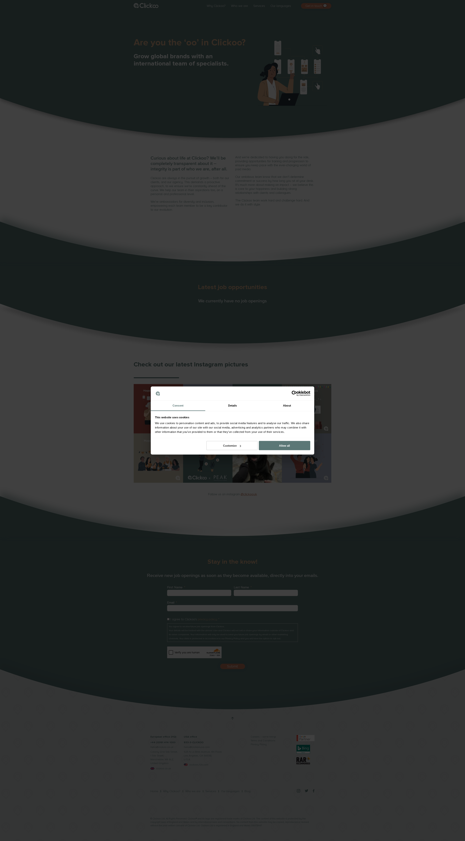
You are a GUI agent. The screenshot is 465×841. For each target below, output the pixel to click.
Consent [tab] (178, 405)
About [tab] (287, 405)
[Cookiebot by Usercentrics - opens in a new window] (294, 393)
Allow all (284, 445)
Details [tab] (232, 405)
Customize (230, 445)
